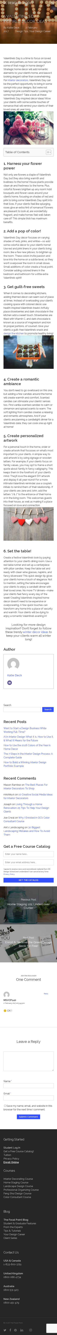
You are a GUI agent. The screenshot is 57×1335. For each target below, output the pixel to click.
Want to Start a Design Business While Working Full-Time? (24, 730)
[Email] (9, 682)
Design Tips (21, 31)
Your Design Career (40, 31)
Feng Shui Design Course (17, 1193)
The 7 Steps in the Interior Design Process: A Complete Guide (28, 755)
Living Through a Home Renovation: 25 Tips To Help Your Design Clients (26, 808)
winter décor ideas (35, 632)
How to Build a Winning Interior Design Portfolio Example (24, 764)
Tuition (7, 1155)
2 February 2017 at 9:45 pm (14, 1003)
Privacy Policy (9, 874)
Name (7, 1081)
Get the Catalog (28, 880)
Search (7, 705)
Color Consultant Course (17, 1197)
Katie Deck (13, 27)
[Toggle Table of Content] (47, 152)
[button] (52, 3)
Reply (46, 994)
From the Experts (13, 1227)
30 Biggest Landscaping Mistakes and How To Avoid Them (26, 831)
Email (7, 1093)
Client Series (10, 1238)
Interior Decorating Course (18, 1178)
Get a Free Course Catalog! (18, 1151)
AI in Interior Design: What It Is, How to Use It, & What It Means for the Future (28, 738)
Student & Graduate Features (19, 1223)
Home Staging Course (15, 1182)
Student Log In (11, 1147)
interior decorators (18, 80)
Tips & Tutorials (12, 1230)
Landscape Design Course (18, 1186)
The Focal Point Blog (15, 1219)
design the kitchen (13, 333)
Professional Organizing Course (21, 1189)
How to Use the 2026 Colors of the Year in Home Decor (26, 747)
